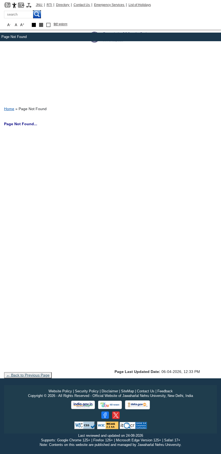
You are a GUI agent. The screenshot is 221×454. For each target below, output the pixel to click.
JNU (39, 5)
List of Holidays (140, 5)
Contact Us (82, 5)
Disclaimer (110, 391)
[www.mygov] (110, 405)
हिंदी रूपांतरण (60, 24)
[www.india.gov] (83, 405)
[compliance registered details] (133, 425)
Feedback (165, 391)
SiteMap (127, 391)
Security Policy (87, 391)
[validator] (85, 425)
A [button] (22, 25)
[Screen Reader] (21, 5)
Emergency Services (109, 5)
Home (9, 109)
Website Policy (60, 391)
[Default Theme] (48, 25)
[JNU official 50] (116, 415)
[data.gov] (137, 404)
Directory (63, 5)
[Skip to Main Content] (7, 5)
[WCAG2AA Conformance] (108, 425)
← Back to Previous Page (28, 375)
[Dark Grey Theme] (41, 25)
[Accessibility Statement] (14, 5)
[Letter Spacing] (29, 5)
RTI (50, 5)
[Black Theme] (34, 25)
